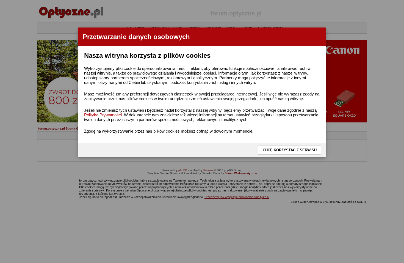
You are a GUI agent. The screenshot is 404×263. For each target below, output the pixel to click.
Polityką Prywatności (103, 115)
